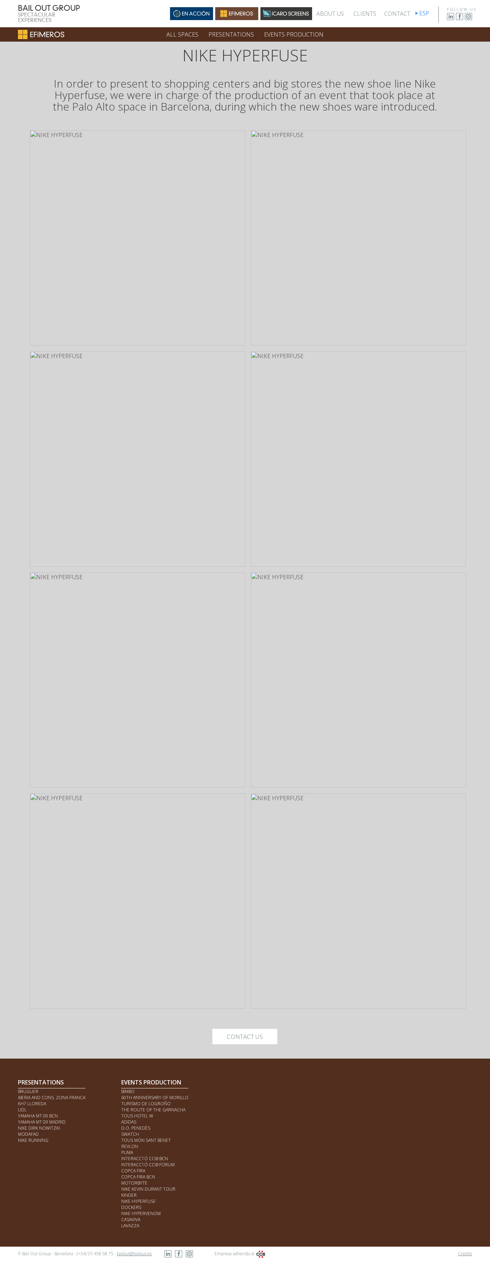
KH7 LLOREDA (32, 1104)
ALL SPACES (182, 34)
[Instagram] (468, 18)
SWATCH (130, 1134)
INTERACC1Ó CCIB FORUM (148, 1165)
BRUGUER (28, 1091)
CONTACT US (245, 1036)
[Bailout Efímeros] (236, 18)
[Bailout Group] (49, 21)
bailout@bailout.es (134, 1254)
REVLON (129, 1146)
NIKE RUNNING (33, 1140)
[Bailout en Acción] (191, 18)
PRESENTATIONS (231, 34)
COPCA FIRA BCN (138, 1177)
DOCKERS (131, 1207)
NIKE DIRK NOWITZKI (39, 1128)
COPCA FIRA (133, 1171)
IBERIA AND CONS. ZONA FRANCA (51, 1097)
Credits (465, 1254)
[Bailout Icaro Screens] (286, 18)
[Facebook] (459, 18)
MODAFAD (28, 1134)
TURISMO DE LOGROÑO (146, 1104)
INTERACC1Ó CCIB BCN (144, 1158)
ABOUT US (330, 14)
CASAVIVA (130, 1220)
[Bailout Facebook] (178, 1256)
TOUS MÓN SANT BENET (146, 1140)
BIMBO (128, 1091)
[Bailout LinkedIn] (167, 1256)
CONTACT (397, 14)
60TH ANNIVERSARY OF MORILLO (154, 1097)
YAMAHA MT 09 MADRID (42, 1122)
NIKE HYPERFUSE (138, 1201)
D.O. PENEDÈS (135, 1128)
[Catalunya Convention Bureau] (261, 1254)
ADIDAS (128, 1122)
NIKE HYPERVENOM (141, 1213)
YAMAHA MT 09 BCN (38, 1116)
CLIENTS (364, 14)
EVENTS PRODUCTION (294, 34)
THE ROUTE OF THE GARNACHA (153, 1110)
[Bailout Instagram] (189, 1256)
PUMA (127, 1152)
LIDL (22, 1110)
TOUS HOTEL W (137, 1116)
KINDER (129, 1195)
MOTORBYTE (134, 1183)
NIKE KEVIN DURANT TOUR (148, 1189)
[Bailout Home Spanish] (428, 15)
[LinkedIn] (450, 18)
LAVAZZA (130, 1226)
